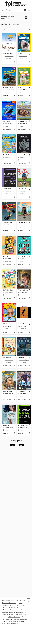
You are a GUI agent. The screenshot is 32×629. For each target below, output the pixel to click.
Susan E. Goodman (9, 90)
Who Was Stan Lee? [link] (8, 324)
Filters (4, 29)
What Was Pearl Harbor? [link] (8, 391)
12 (19, 441)
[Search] (2, 9)
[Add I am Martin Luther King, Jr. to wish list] (29, 231)
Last (21, 445)
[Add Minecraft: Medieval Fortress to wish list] (29, 163)
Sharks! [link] (20, 54)
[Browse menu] (29, 10)
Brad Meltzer (22, 191)
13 (21, 441)
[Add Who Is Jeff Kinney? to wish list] (29, 298)
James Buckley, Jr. (23, 123)
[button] (26, 18)
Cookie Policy (15, 624)
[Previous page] (9, 441)
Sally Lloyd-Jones (9, 360)
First (12, 445)
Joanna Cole (8, 157)
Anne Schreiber (23, 56)
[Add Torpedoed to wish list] (29, 366)
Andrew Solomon (23, 326)
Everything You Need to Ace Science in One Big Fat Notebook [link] (23, 425)
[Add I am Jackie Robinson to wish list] (29, 197)
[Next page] (24, 441)
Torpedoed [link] (21, 357)
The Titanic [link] (6, 121)
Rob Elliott (21, 258)
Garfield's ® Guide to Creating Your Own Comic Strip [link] (8, 290)
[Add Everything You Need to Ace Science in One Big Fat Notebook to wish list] (29, 433)
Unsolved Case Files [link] (8, 222)
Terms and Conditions (9, 603)
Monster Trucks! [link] (8, 87)
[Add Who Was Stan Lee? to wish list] (14, 332)
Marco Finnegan (9, 292)
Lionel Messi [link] (22, 391)
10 (14, 441)
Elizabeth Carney (23, 90)
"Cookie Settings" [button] (14, 617)
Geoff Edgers (8, 326)
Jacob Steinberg (23, 393)
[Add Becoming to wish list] (14, 433)
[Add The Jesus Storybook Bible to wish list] (14, 366)
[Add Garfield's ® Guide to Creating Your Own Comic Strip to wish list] (14, 298)
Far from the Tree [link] (23, 324)
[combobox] (12, 10)
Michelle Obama (9, 427)
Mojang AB (22, 157)
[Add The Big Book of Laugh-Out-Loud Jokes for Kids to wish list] (29, 265)
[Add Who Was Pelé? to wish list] (29, 129)
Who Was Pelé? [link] (22, 121)
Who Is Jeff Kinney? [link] (23, 290)
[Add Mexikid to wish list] (14, 265)
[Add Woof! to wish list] (29, 96)
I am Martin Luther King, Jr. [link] (23, 222)
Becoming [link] (6, 425)
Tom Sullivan (8, 225)
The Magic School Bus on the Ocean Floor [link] (8, 155)
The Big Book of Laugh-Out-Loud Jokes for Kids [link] (23, 256)
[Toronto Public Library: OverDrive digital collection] (16, 4)
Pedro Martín (8, 258)
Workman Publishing (9, 191)
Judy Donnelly (8, 123)
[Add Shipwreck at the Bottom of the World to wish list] (14, 62)
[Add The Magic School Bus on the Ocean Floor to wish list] (14, 163)
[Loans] (25, 10)
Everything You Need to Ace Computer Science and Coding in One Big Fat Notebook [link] (8, 189)
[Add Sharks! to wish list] (29, 62)
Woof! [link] (20, 87)
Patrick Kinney (23, 292)
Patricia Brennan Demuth (9, 393)
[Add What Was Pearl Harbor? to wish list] (14, 400)
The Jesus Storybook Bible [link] (8, 357)
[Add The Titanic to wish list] (14, 129)
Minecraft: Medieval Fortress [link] (23, 155)
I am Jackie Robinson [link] (23, 189)
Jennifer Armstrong (9, 56)
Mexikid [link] (5, 256)
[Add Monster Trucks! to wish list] (14, 96)
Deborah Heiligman (24, 360)
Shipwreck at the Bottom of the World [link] (8, 54)
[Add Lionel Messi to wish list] (29, 400)
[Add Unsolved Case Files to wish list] (14, 231)
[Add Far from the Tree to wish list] (29, 332)
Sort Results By (5, 24)
